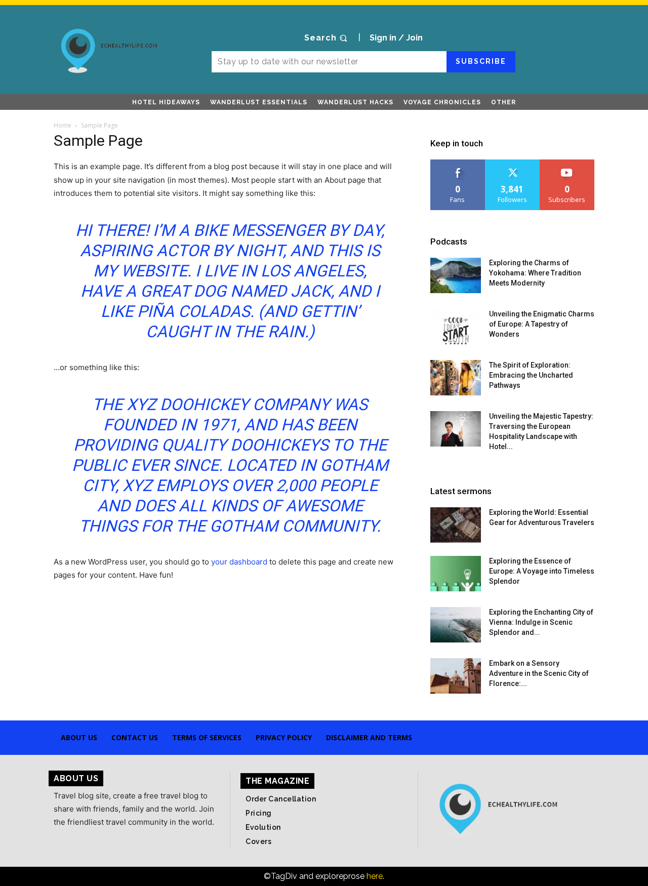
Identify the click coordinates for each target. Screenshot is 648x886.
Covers (258, 841)
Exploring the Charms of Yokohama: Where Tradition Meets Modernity (535, 273)
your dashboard (239, 562)
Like (458, 163)
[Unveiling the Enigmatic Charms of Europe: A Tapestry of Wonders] (455, 326)
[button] (327, 38)
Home (62, 125)
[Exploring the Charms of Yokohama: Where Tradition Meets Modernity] (455, 275)
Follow (512, 163)
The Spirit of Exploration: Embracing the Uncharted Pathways (531, 375)
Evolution (263, 827)
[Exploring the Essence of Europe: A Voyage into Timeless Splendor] (455, 573)
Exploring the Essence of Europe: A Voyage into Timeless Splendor (541, 571)
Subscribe (481, 61)
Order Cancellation (281, 799)
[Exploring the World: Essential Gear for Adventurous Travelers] (455, 525)
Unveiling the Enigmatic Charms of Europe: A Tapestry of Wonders (541, 324)
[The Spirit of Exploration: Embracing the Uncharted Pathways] (455, 377)
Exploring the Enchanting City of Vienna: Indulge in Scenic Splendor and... (541, 622)
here (375, 876)
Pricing (259, 813)
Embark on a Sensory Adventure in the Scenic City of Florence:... (539, 673)
